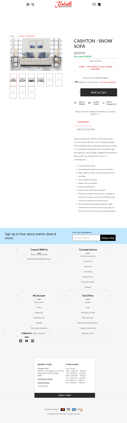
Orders (39, 307)
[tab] (83, 122)
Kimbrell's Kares (88, 333)
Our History (88, 272)
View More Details (45, 379)
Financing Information (39, 328)
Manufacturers (88, 318)
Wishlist (94, 4)
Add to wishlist (82, 103)
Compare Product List (87, 328)
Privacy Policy (88, 277)
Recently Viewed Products (88, 323)
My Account (39, 302)
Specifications (86, 129)
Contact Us (87, 261)
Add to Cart (98, 92)
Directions (64, 395)
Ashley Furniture (101, 78)
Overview (83, 122)
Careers (88, 302)
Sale (88, 307)
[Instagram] (32, 341)
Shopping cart (39, 318)
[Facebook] (20, 341)
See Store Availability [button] (108, 82)
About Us (88, 266)
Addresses (39, 312)
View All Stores (44, 382)
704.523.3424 (42, 254)
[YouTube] (26, 341)
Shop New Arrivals (88, 312)
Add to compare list (111, 103)
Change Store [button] (43, 368)
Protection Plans (87, 282)
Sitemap (88, 287)
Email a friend (96, 103)
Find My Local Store (87, 256)
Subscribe (108, 238)
